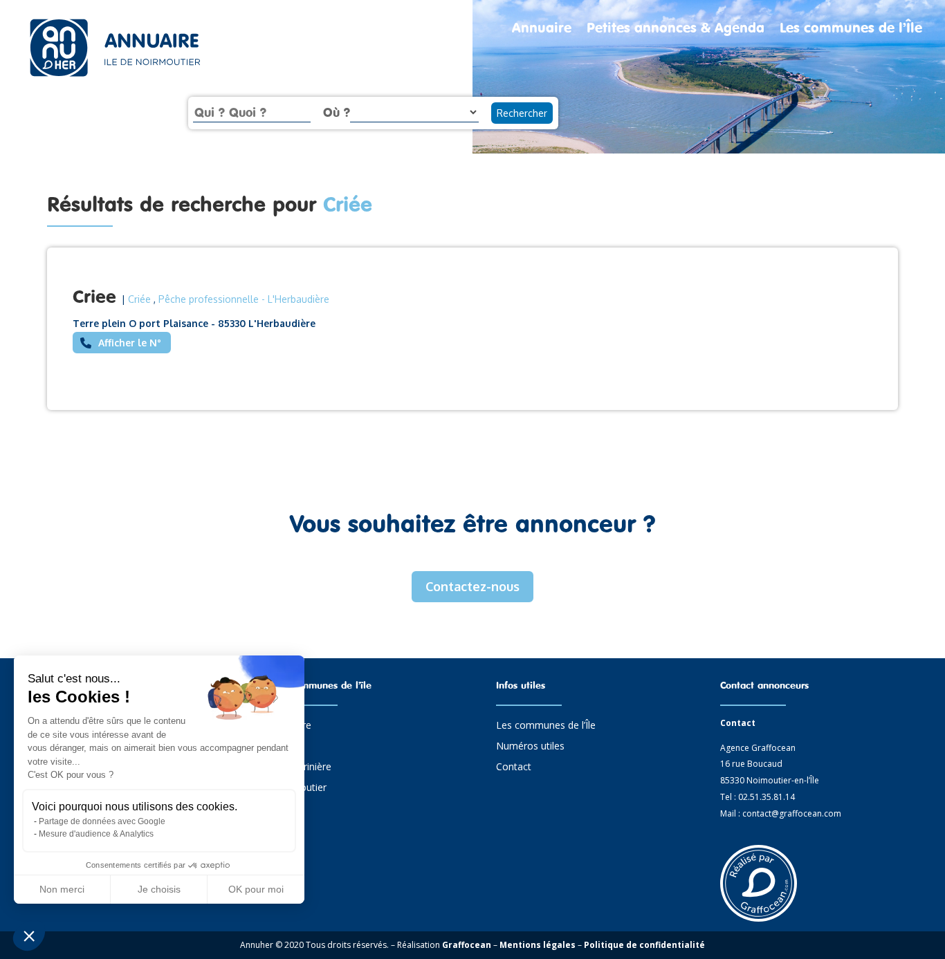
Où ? (336, 112)
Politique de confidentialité (644, 945)
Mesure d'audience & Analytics (96, 834)
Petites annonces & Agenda (675, 29)
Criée (139, 299)
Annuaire (541, 29)
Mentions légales (537, 945)
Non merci (61, 889)
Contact (513, 767)
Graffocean (466, 945)
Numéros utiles (530, 746)
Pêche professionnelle (208, 299)
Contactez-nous (472, 586)
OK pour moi (256, 889)
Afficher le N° (129, 342)
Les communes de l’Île (851, 29)
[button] (29, 935)
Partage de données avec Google (102, 821)
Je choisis (159, 889)
